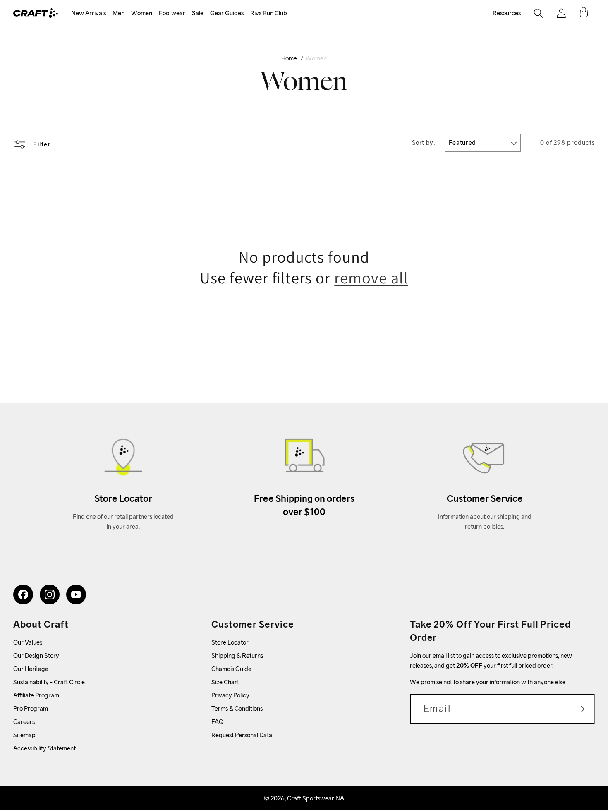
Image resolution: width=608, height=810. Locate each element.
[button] (88, 13)
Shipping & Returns (237, 655)
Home (289, 58)
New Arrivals (88, 13)
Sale (197, 13)
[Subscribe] (579, 709)
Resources (507, 13)
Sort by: (424, 142)
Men (118, 13)
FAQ (217, 722)
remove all (371, 278)
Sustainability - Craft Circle (49, 682)
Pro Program (30, 708)
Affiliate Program (36, 695)
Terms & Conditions (237, 708)
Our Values (27, 642)
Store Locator (230, 642)
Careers (24, 722)
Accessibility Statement (44, 748)
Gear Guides (227, 13)
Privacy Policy (230, 695)
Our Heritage (30, 669)
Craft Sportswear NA (315, 798)
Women (141, 13)
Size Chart (225, 682)
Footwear (172, 13)
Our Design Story (36, 655)
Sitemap (24, 735)
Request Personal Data (241, 735)
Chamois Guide (231, 669)
